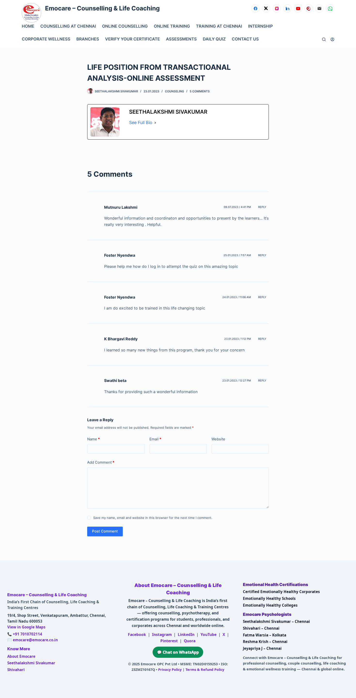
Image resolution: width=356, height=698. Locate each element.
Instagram (162, 634)
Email (155, 439)
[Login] (332, 39)
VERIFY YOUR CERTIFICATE (132, 39)
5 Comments (200, 91)
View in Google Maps (26, 627)
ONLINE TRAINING (172, 26)
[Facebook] (255, 8)
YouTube (209, 634)
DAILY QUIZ (214, 39)
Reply (262, 207)
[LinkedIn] (287, 8)
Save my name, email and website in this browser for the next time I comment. (152, 518)
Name (93, 439)
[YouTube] (298, 8)
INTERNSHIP (260, 26)
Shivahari (16, 669)
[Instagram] (277, 8)
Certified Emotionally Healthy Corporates (281, 591)
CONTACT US (245, 39)
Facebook (137, 634)
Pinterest (169, 640)
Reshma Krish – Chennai (265, 641)
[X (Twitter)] (266, 8)
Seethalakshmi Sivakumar (31, 662)
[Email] (319, 8)
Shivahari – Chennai (261, 628)
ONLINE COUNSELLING (125, 26)
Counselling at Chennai (68, 26)
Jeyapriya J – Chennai (262, 648)
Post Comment (105, 531)
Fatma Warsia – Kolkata (264, 635)
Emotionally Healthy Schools (269, 598)
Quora (189, 640)
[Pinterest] (309, 8)
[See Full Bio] (155, 122)
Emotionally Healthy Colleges (270, 605)
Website (218, 439)
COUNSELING (174, 91)
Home (28, 26)
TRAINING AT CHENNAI (219, 26)
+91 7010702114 (27, 634)
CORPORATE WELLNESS (46, 39)
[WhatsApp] (330, 8)
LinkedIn (186, 634)
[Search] (324, 39)
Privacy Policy (170, 669)
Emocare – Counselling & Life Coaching (102, 8)
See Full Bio (140, 122)
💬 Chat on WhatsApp (178, 652)
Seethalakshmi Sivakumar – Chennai (276, 621)
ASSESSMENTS (181, 39)
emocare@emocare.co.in (35, 639)
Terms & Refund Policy (205, 669)
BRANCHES (87, 39)
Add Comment (100, 462)
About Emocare (21, 656)
